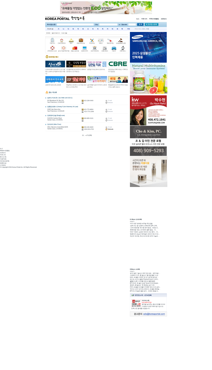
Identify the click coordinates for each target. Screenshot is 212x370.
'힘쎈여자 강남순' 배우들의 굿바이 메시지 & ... (145, 234)
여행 (147, 29)
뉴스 (137, 19)
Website (110, 129)
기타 (128, 29)
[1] (83, 135)
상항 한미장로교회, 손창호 (53, 85)
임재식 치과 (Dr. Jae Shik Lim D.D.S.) (59, 98)
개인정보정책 (4, 161)
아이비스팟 (145, 300)
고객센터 (3, 165)
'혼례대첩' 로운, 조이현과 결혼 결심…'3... (143, 230)
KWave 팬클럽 (5, 150)
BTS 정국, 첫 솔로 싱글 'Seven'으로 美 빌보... (144, 283)
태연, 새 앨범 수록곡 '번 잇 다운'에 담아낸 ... (144, 277)
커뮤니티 (144, 19)
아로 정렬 (64, 33)
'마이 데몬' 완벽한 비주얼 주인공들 (141, 223)
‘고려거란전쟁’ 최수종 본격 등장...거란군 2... (144, 228)
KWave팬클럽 (154, 19)
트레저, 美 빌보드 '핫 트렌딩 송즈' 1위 (142, 285)
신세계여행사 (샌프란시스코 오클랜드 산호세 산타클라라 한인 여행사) (55, 71)
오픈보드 (164, 19)
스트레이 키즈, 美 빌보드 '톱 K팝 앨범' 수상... (144, 275)
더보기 (132, 221)
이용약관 (3, 159)
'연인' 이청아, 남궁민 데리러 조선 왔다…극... (144, 232)
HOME (48, 33)
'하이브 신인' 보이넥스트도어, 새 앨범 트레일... (145, 289)
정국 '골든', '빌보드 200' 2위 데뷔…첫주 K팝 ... (145, 273)
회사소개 (3, 157)
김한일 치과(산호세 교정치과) (96, 69)
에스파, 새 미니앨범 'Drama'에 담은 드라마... (144, 279)
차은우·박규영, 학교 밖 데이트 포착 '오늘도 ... (144, 236)
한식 (143, 29)
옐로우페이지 (56, 33)
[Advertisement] (148, 202)
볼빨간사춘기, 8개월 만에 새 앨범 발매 (142, 281)
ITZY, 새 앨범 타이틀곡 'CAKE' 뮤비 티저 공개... (145, 287)
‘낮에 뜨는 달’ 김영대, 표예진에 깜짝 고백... (144, 226)
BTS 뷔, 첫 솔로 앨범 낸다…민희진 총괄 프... (144, 291)
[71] (88, 135)
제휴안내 (3, 163)
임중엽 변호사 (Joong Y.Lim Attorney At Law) (62, 106)
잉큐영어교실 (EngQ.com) (56, 115)
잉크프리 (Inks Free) (54, 124)
